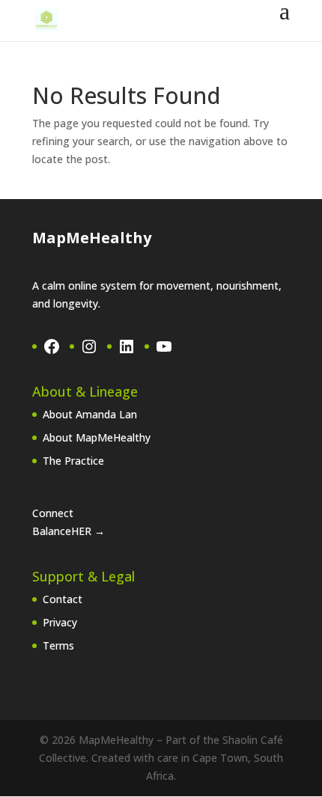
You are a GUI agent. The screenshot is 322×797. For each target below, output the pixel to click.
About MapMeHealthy (97, 437)
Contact (62, 599)
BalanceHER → (68, 531)
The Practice (73, 461)
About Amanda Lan (90, 414)
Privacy (60, 622)
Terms (58, 645)
